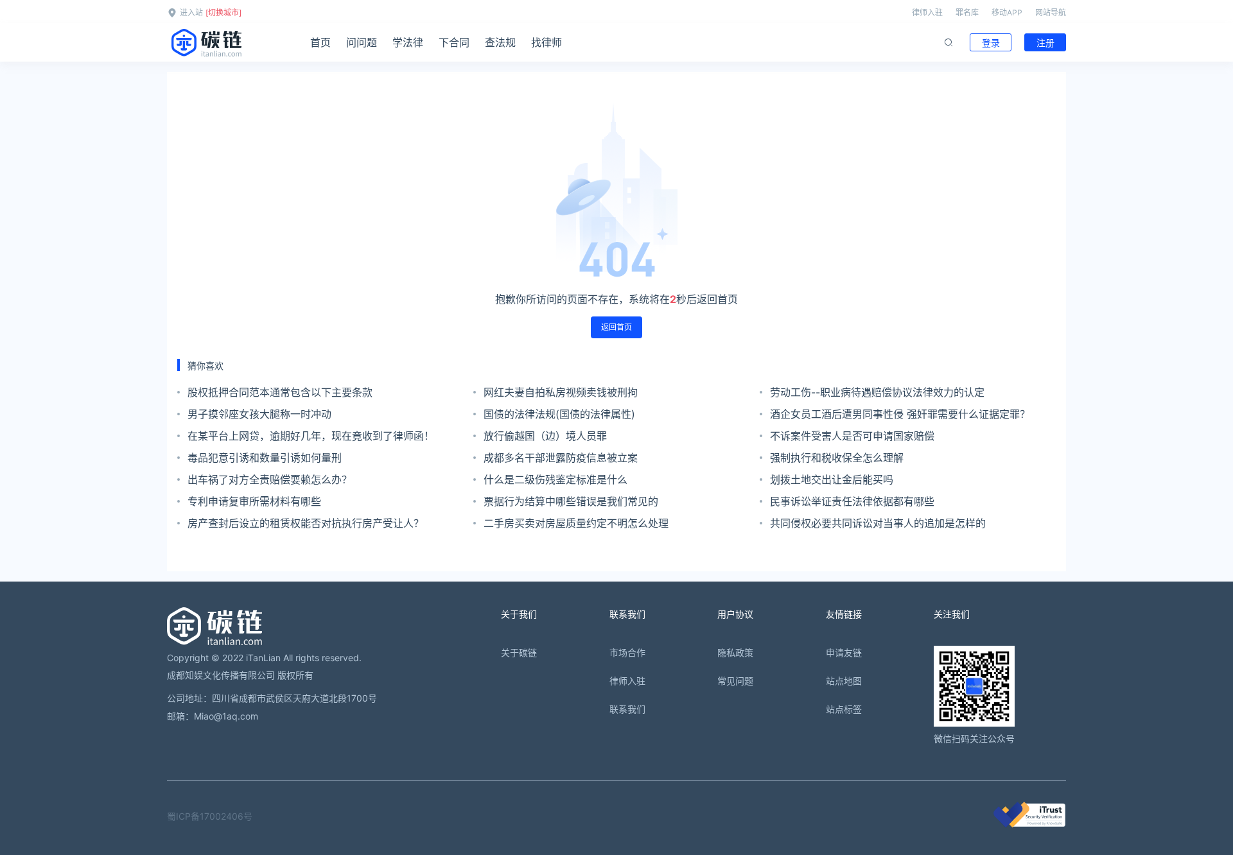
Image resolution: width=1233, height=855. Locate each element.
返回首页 (616, 327)
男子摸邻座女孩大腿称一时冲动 (259, 414)
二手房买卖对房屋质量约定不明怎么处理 (576, 523)
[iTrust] (1029, 823)
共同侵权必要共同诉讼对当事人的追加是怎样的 (878, 523)
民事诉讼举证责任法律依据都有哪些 (852, 501)
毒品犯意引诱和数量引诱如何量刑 (265, 457)
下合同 (454, 42)
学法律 (407, 42)
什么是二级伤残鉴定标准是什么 (555, 479)
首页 (320, 42)
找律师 (546, 42)
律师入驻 (927, 12)
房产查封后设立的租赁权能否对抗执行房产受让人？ (306, 523)
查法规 (500, 42)
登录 (991, 42)
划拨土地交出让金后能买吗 (831, 479)
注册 (1045, 42)
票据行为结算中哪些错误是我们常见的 (571, 501)
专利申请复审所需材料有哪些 (254, 501)
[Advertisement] (562, 624)
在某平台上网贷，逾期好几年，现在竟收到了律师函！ (311, 435)
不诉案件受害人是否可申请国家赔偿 (852, 435)
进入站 (191, 12)
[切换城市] (223, 12)
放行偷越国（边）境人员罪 (545, 435)
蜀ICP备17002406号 (209, 816)
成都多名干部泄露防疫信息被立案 (561, 457)
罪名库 (967, 12)
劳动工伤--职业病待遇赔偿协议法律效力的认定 (877, 392)
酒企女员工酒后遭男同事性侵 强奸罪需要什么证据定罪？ (900, 414)
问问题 (361, 42)
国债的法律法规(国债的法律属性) (559, 414)
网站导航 (1050, 12)
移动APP (1007, 12)
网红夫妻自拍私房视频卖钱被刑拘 (561, 392)
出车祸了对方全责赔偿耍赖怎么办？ (270, 479)
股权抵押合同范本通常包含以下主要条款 (280, 392)
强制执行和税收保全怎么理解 (837, 457)
